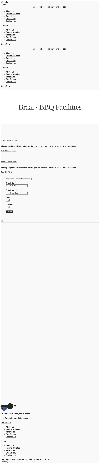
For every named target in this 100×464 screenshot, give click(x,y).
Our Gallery (11, 19)
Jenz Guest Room (9, 161)
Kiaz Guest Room (9, 140)
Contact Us (11, 21)
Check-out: (11, 190)
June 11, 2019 (6, 172)
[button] (50, 25)
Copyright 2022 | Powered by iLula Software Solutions (25, 459)
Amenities (10, 16)
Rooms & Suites (13, 14)
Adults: (9, 197)
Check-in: (11, 183)
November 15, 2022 (8, 151)
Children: (10, 204)
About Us (10, 11)
